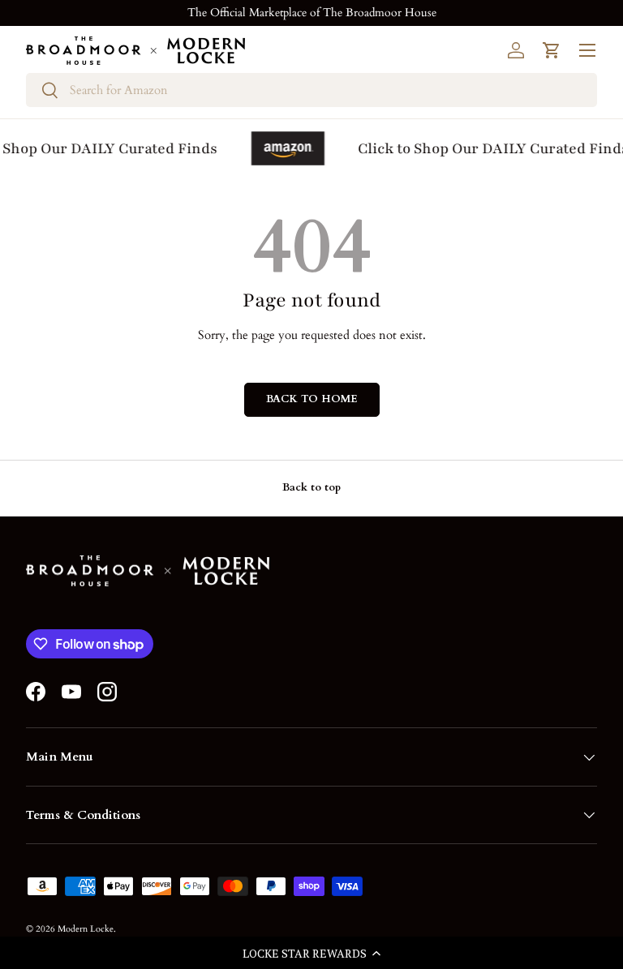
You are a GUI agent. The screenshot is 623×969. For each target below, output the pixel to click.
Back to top (311, 487)
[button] (311, 953)
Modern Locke (86, 929)
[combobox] (311, 90)
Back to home (312, 399)
